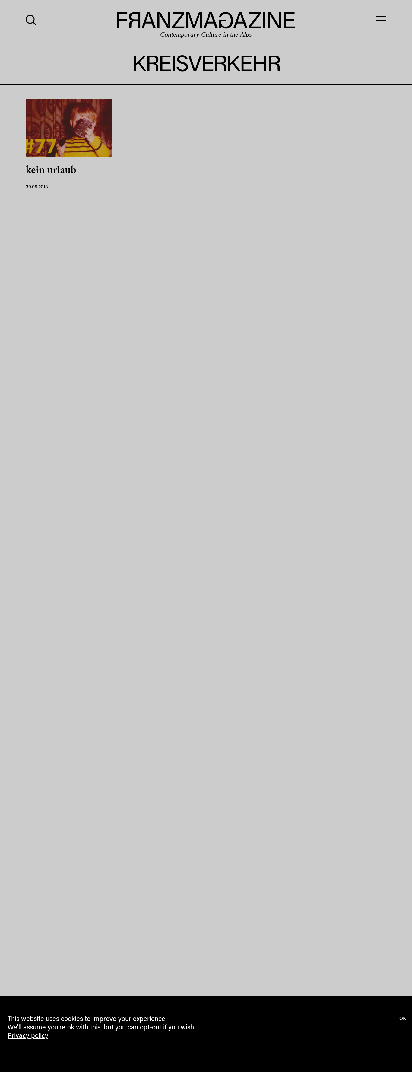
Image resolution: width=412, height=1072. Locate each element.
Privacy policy (28, 1036)
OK (402, 1018)
